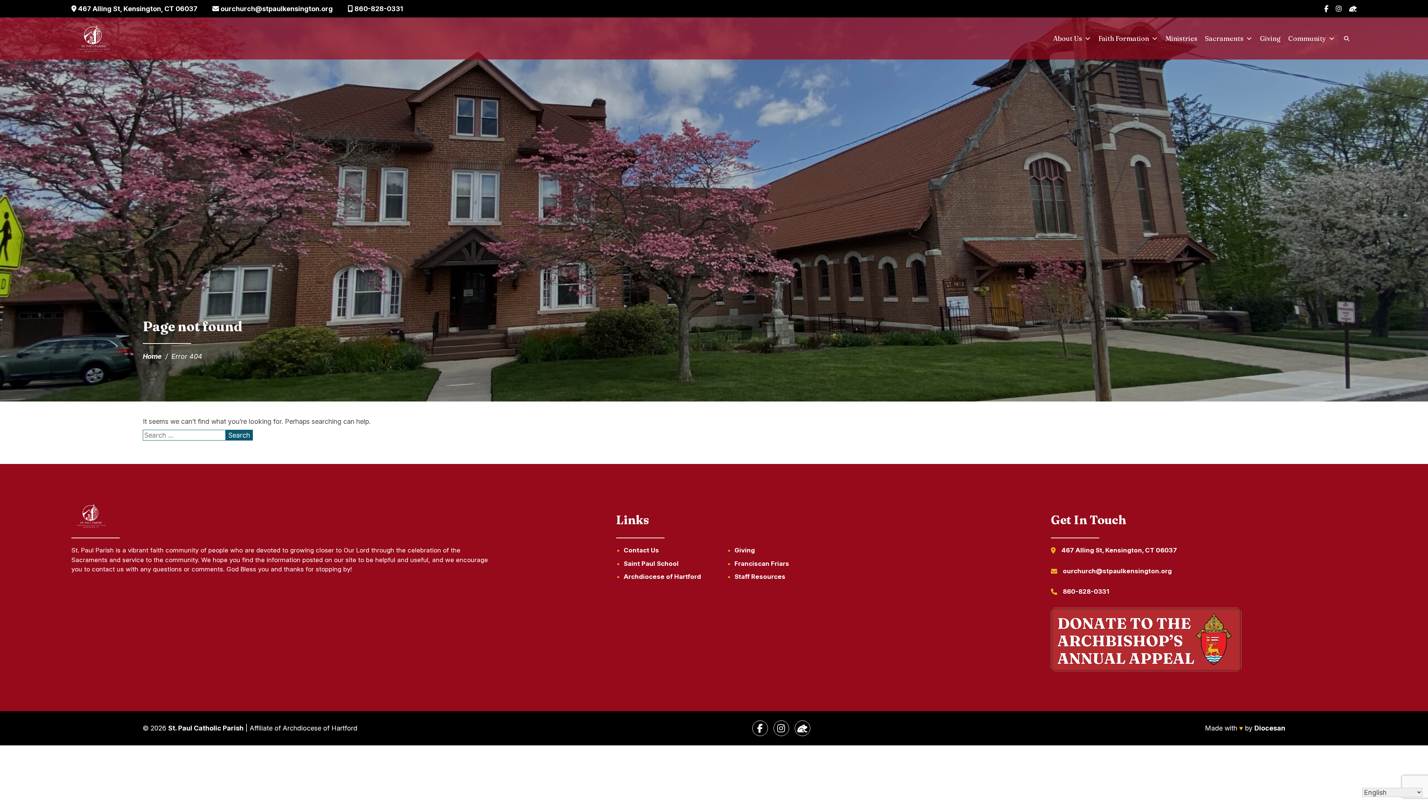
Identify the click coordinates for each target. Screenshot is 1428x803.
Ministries (1181, 38)
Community (1307, 38)
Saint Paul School (651, 563)
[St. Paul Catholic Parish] (93, 38)
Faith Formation (1124, 38)
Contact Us (641, 550)
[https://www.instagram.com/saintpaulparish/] (781, 728)
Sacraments (1224, 38)
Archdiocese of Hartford (662, 576)
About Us (1067, 38)
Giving (1270, 38)
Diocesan (1269, 728)
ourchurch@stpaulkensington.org (276, 9)
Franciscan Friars (761, 563)
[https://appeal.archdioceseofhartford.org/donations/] (1146, 641)
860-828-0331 (378, 9)
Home (152, 356)
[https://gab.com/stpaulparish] (802, 728)
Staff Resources (759, 576)
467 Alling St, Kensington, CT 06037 (137, 9)
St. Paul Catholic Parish (206, 728)
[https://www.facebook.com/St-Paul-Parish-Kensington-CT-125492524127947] (760, 728)
